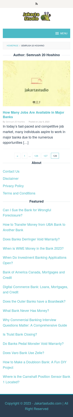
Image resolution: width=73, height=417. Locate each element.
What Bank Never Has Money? (26, 310)
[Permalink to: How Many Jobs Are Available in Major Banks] (36, 84)
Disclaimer (11, 178)
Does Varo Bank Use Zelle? (23, 352)
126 (36, 155)
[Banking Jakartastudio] (36, 15)
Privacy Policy (13, 185)
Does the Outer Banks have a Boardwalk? (34, 301)
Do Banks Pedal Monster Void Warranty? (33, 343)
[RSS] (36, 4)
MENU (63, 33)
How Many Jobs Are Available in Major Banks (33, 114)
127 (46, 155)
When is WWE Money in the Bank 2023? (33, 248)
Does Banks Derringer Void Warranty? (31, 238)
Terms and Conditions (19, 193)
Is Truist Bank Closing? (20, 334)
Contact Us (11, 171)
